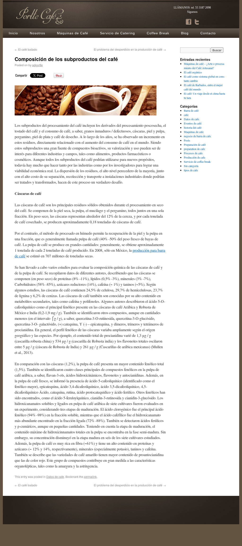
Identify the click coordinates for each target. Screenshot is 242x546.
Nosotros (37, 33)
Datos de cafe (55, 477)
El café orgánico (193, 72)
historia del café (192, 127)
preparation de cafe (194, 149)
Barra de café (191, 110)
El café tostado (26, 49)
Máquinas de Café (72, 33)
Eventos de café (192, 123)
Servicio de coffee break (197, 161)
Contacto (208, 33)
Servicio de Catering (117, 33)
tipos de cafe (191, 170)
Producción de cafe (194, 157)
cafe (186, 115)
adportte (37, 65)
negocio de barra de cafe (197, 136)
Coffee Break (158, 33)
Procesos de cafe (193, 153)
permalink (90, 477)
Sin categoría (191, 166)
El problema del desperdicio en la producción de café (130, 49)
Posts (187, 140)
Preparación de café (195, 144)
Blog (185, 33)
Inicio (13, 33)
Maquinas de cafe (193, 132)
